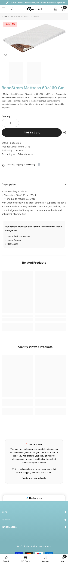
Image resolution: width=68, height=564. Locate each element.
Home (4, 16)
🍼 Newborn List (34, 498)
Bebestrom (15, 142)
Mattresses (12, 244)
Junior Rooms (14, 240)
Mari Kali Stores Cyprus (38, 546)
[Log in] (55, 9)
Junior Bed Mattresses (18, 236)
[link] (17, 319)
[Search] (12, 9)
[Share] (64, 133)
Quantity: (6, 116)
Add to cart (32, 132)
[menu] (3, 9)
